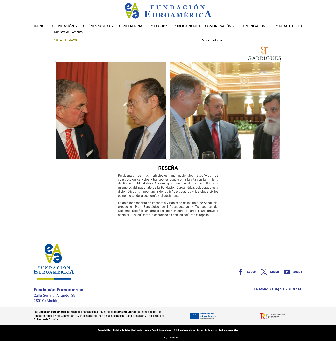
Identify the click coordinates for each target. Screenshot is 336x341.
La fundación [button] (61, 26)
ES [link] (300, 26)
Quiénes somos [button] (96, 26)
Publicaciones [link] (186, 26)
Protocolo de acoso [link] (207, 330)
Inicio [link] (39, 26)
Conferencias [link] (131, 26)
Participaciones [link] (255, 26)
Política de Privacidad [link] (124, 330)
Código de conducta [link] (184, 330)
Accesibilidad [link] (104, 330)
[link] (111, 110)
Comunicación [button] (218, 26)
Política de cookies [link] (228, 330)
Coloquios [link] (159, 26)
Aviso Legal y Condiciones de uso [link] (154, 330)
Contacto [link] (284, 26)
